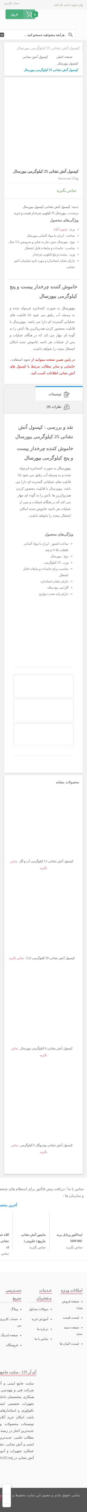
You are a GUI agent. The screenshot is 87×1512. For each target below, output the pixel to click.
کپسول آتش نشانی (35, 57)
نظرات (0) (54, 407)
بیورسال (47, 296)
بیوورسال (68, 308)
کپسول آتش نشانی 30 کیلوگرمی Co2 (50, 958)
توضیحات (55, 394)
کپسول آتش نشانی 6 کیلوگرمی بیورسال (46, 1048)
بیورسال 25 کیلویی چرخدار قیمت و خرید (40, 213)
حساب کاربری (12, 3)
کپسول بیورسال (67, 63)
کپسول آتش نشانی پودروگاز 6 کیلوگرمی (46, 1145)
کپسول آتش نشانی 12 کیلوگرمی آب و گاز (46, 861)
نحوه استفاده (21, 359)
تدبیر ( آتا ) (60, 229)
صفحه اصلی (64, 57)
